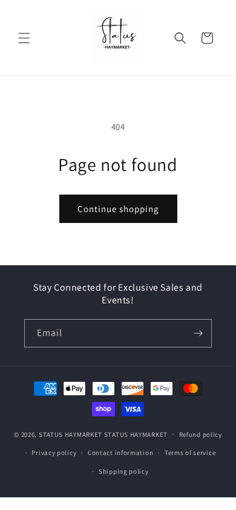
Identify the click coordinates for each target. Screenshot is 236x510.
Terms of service (190, 452)
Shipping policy (124, 471)
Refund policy (200, 434)
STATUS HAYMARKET (70, 434)
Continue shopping (118, 209)
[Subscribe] (198, 333)
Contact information (120, 452)
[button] (24, 38)
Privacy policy (53, 452)
